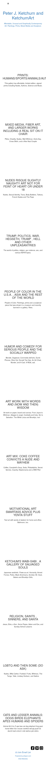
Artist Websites (23, 759)
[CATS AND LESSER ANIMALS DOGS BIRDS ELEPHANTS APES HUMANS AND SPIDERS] (23, 696)
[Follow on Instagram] (41, 749)
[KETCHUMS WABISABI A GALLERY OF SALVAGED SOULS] (23, 542)
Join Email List (24, 752)
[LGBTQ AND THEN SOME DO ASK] (23, 646)
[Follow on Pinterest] (37, 749)
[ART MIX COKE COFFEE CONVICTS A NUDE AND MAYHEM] (23, 437)
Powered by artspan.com (23, 756)
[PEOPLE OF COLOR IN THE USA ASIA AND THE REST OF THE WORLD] (23, 273)
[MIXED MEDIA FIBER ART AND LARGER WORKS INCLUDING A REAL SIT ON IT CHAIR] (23, 106)
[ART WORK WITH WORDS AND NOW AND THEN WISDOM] (23, 382)
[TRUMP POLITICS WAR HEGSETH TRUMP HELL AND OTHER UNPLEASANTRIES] (23, 217)
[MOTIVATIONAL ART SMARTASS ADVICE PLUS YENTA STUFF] (23, 490)
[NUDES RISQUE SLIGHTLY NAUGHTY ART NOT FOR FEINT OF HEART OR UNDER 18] (23, 161)
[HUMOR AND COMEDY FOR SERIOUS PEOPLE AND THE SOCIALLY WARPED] (23, 327)
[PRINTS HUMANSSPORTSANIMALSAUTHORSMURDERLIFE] (23, 56)
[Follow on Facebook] (33, 749)
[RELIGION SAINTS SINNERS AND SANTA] (23, 597)
